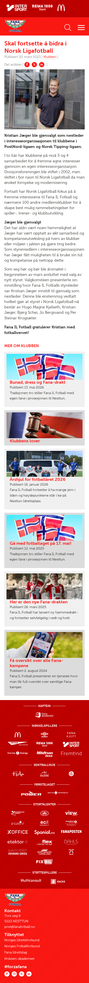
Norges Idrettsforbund (21, 940)
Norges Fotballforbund (22, 946)
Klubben (49, 57)
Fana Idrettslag (15, 952)
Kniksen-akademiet (19, 959)
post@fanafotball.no (19, 927)
